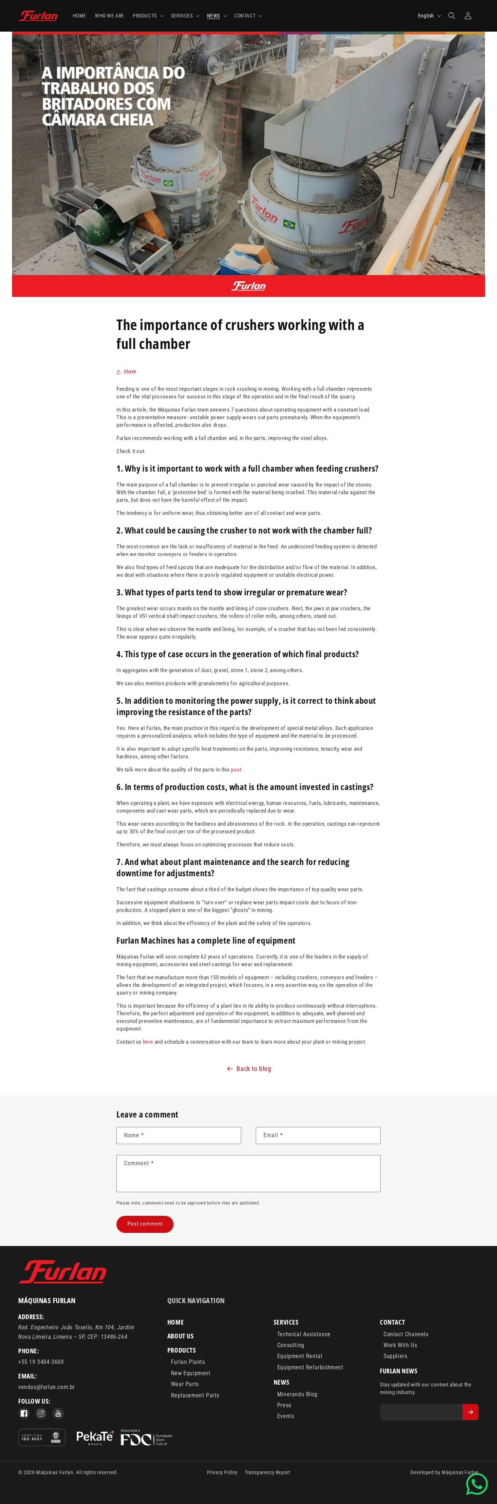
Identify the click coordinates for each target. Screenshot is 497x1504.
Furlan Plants (188, 1361)
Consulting (291, 1345)
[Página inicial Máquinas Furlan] (63, 1282)
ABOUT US (180, 1336)
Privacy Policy (222, 1472)
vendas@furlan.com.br (46, 1387)
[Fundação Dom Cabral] (124, 1438)
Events (285, 1416)
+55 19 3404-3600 (41, 1361)
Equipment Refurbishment (310, 1367)
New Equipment (191, 1373)
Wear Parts (185, 1384)
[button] (147, 15)
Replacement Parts (195, 1395)
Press (284, 1405)
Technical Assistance (304, 1334)
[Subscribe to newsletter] (470, 1412)
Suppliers (395, 1356)
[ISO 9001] (41, 1438)
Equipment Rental (300, 1356)
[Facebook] (24, 1413)
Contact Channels (406, 1334)
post (236, 769)
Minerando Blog (297, 1394)
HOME (175, 1322)
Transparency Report (267, 1472)
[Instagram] (41, 1413)
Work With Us (400, 1345)
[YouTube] (58, 1413)
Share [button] (130, 371)
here (148, 1042)
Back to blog (253, 1068)
